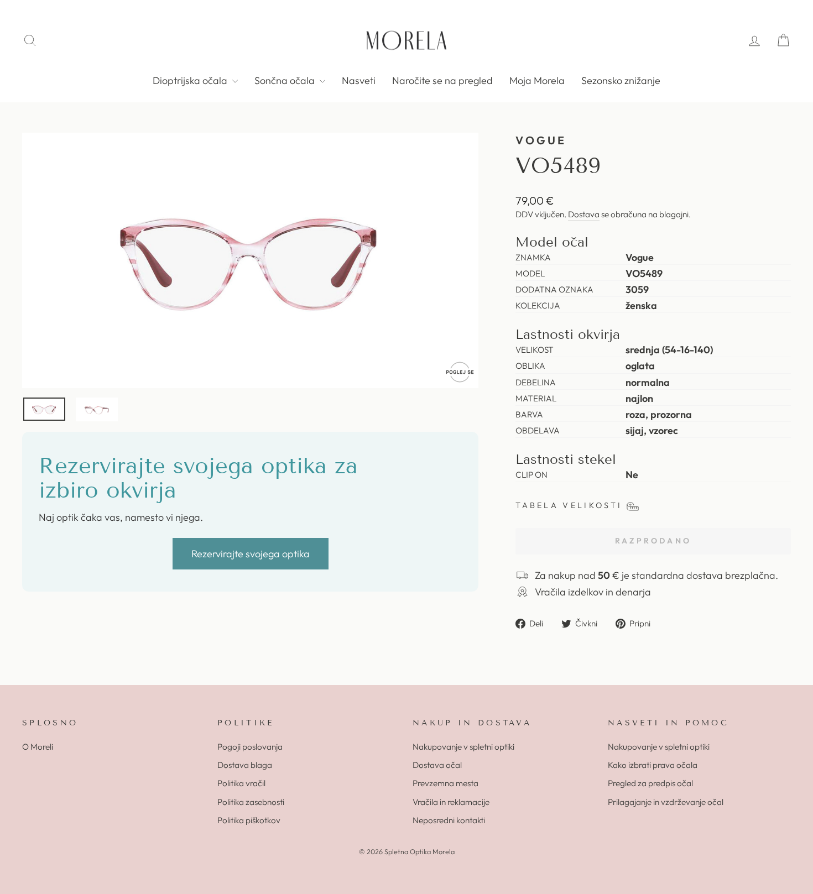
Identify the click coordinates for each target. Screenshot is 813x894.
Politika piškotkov (248, 820)
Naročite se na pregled (442, 80)
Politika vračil (241, 783)
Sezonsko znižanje (620, 80)
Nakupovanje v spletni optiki (463, 746)
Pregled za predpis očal (650, 783)
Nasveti (359, 80)
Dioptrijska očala (191, 80)
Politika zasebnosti (250, 802)
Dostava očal (437, 765)
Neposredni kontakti (449, 820)
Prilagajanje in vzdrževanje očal (665, 802)
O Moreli (37, 746)
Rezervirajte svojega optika (250, 553)
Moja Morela (537, 80)
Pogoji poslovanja (250, 746)
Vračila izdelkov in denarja (593, 591)
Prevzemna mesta (445, 783)
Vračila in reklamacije (451, 802)
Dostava (584, 214)
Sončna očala (285, 80)
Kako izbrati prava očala (652, 765)
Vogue (541, 140)
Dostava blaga (244, 765)
